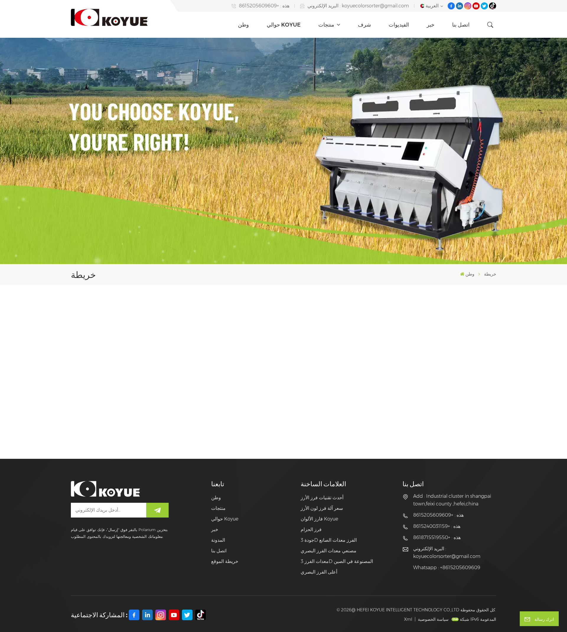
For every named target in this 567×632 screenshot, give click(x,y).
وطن (243, 25)
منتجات (326, 25)
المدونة (218, 540)
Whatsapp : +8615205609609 (446, 567)
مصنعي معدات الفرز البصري (328, 551)
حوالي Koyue (284, 25)
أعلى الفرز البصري (319, 572)
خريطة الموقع (224, 561)
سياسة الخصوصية (433, 619)
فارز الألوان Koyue (319, 519)
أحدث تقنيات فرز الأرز (322, 497)
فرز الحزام (311, 529)
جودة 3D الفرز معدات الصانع (329, 540)
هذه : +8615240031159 (436, 526)
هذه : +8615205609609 (264, 6)
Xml (408, 619)
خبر (430, 25)
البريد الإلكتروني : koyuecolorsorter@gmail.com (358, 6)
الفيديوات (399, 25)
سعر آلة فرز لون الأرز (322, 508)
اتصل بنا (461, 25)
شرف (364, 25)
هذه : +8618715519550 (437, 537)
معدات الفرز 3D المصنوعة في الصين (337, 561)
